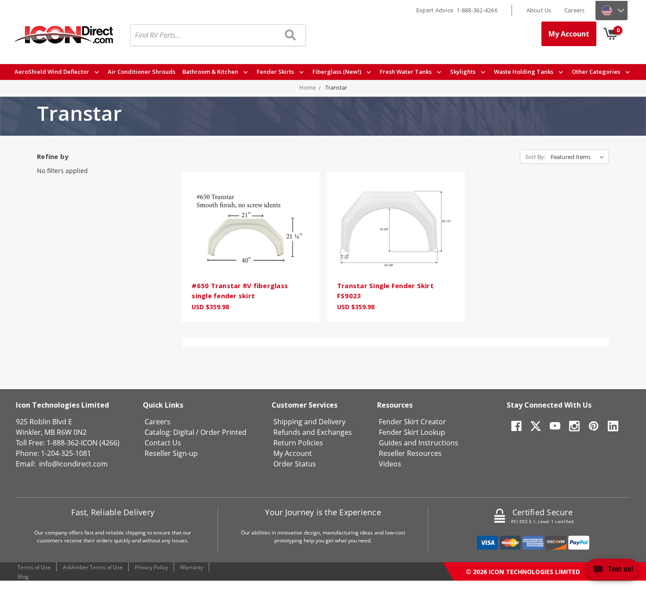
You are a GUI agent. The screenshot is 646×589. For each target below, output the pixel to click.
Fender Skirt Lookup (412, 432)
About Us (539, 10)
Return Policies (298, 443)
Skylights (463, 72)
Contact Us (163, 443)
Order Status (294, 464)
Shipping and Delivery (309, 421)
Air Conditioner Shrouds (141, 72)
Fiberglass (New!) (337, 72)
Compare (247, 240)
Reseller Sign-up (171, 453)
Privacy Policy (151, 567)
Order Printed (223, 432)
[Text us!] (612, 571)
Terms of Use (34, 567)
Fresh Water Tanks (406, 72)
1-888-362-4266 (477, 10)
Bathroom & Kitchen (211, 72)
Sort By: (535, 157)
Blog (23, 576)
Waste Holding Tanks (524, 72)
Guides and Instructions (418, 443)
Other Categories (596, 72)
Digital (183, 432)
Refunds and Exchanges (312, 432)
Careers (574, 10)
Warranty (191, 567)
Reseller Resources (410, 453)
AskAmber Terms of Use (93, 567)
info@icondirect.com (73, 464)
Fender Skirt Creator (412, 421)
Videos (390, 464)
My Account (568, 34)
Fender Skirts (276, 72)
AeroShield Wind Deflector (53, 72)
